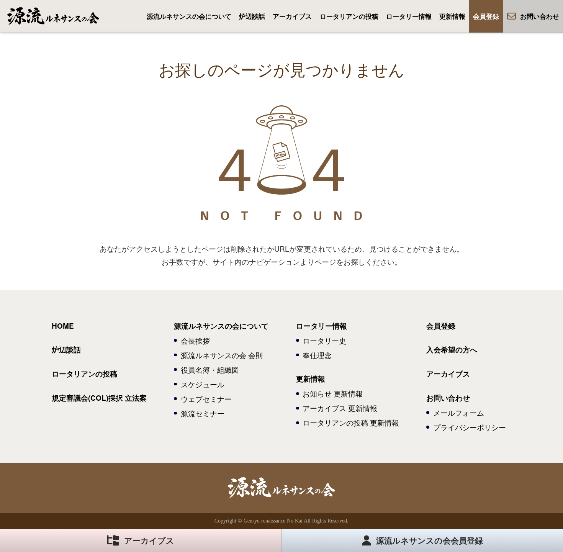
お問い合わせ (539, 16)
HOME (63, 326)
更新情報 (452, 16)
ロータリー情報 (409, 16)
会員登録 (486, 16)
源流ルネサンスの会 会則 (222, 355)
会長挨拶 (195, 340)
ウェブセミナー (206, 398)
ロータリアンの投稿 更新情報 (351, 422)
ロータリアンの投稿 (349, 16)
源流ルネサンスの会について (189, 16)
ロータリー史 (324, 340)
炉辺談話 (252, 16)
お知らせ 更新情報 (333, 393)
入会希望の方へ (451, 349)
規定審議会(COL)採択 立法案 (99, 398)
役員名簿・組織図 (210, 369)
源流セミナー (202, 413)
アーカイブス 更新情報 (340, 408)
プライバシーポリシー (469, 427)
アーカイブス (292, 16)
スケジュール (202, 384)
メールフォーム (458, 412)
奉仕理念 (317, 355)
